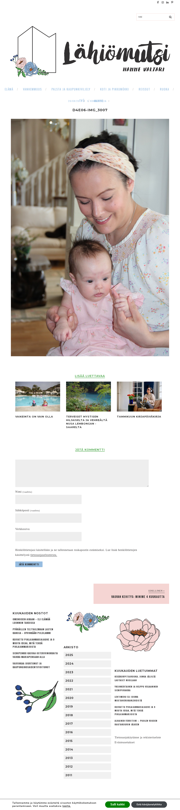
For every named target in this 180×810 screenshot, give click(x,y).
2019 (69, 706)
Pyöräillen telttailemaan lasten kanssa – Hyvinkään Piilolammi (33, 631)
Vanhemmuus (32, 89)
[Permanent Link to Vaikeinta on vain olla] (37, 410)
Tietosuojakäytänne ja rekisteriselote (138, 737)
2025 (69, 655)
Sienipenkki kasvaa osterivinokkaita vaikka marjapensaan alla (35, 655)
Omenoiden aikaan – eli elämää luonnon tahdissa (31, 621)
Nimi (23, 491)
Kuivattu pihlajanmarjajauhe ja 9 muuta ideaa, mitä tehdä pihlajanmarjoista (33, 643)
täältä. (66, 806)
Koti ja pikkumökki (114, 89)
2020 (69, 698)
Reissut (144, 89)
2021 (69, 689)
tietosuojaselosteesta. (43, 554)
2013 (69, 758)
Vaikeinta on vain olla (34, 416)
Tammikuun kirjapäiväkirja (139, 416)
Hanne (98, 101)
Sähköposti (27, 510)
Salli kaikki (117, 804)
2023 (69, 672)
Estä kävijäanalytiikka (149, 804)
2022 (69, 680)
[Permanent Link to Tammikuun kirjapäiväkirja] (139, 410)
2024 (69, 663)
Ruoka (164, 89)
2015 (69, 741)
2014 (69, 749)
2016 (69, 732)
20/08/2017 (75, 100)
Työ (82, 101)
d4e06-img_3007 (90, 110)
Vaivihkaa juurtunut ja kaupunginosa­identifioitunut (31, 665)
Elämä (9, 89)
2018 (69, 715)
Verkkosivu (22, 529)
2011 (68, 775)
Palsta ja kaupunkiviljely (71, 89)
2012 (69, 766)
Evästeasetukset (125, 742)
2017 (69, 723)
